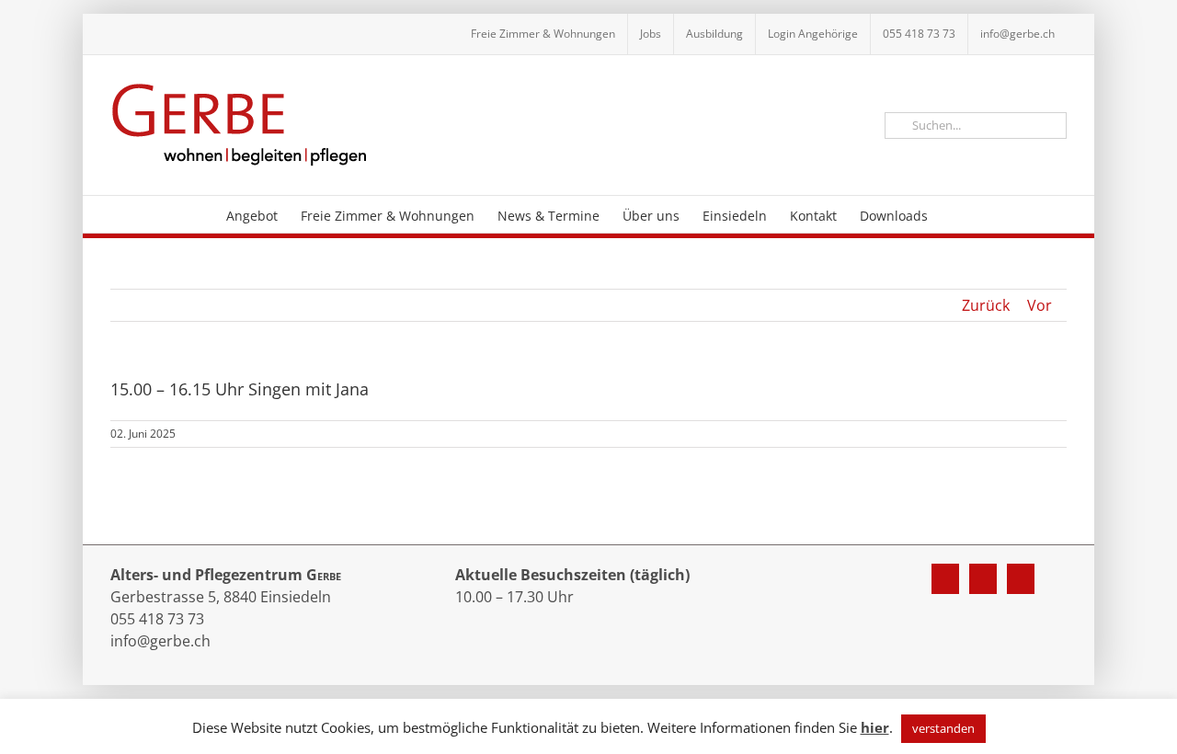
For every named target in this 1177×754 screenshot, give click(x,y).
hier (875, 727)
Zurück (986, 305)
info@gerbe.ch (160, 641)
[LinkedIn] (1020, 579)
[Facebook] (945, 579)
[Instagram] (983, 579)
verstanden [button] (943, 728)
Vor (1039, 305)
